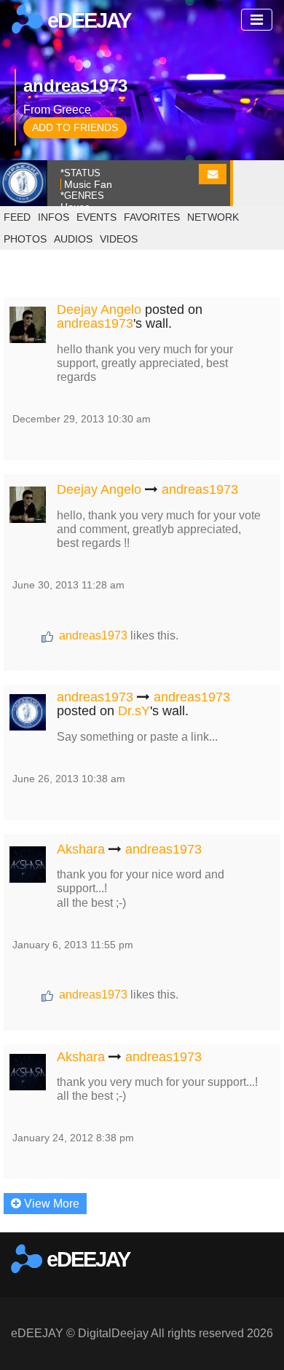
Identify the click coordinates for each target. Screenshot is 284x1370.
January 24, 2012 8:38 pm (73, 1137)
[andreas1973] (27, 710)
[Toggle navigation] (256, 20)
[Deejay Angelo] (27, 322)
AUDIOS (73, 239)
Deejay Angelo (99, 309)
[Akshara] (27, 862)
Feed (17, 217)
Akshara (81, 849)
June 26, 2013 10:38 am (68, 778)
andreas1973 (95, 323)
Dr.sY (134, 711)
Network (213, 217)
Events (96, 217)
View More (50, 1203)
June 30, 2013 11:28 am (68, 585)
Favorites (152, 217)
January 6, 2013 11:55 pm (72, 944)
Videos (119, 239)
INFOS (53, 217)
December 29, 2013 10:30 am (81, 419)
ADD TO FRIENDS (75, 127)
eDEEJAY (86, 20)
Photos (25, 239)
